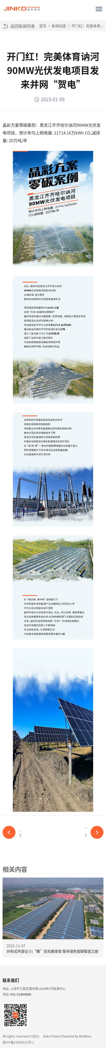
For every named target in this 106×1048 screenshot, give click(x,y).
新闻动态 (59, 25)
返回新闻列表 (22, 26)
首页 (42, 25)
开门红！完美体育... (87, 25)
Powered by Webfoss (76, 1036)
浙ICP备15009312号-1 (18, 1042)
